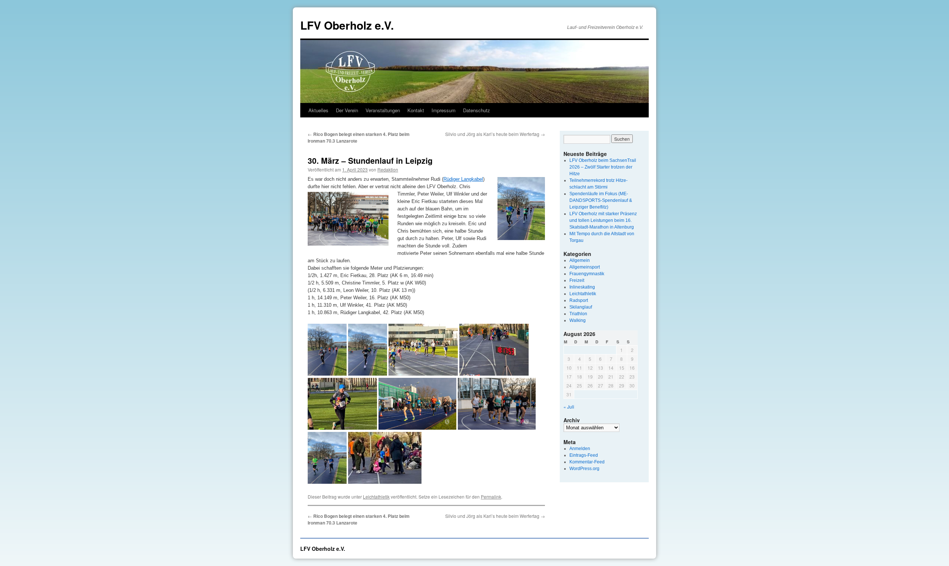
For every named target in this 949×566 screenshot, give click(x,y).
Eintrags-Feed (583, 455)
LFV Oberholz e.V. (347, 25)
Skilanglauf (580, 307)
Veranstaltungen (383, 110)
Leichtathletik (376, 496)
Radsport (578, 300)
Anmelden (579, 448)
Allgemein (579, 260)
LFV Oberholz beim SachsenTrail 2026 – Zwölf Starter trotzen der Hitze (602, 167)
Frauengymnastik (586, 273)
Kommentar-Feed (587, 462)
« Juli (568, 406)
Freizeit (576, 280)
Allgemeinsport (584, 267)
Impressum (443, 110)
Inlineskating (582, 287)
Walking (577, 320)
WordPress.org (584, 468)
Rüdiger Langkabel (463, 179)
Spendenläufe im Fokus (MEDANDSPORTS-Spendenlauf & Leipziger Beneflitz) (600, 200)
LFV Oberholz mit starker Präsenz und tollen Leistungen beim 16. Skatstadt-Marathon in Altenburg (603, 220)
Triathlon (578, 313)
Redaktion (387, 169)
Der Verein (347, 110)
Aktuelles (318, 110)
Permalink (491, 496)
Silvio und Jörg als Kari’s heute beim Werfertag (495, 134)
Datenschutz (476, 110)
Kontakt (415, 110)
